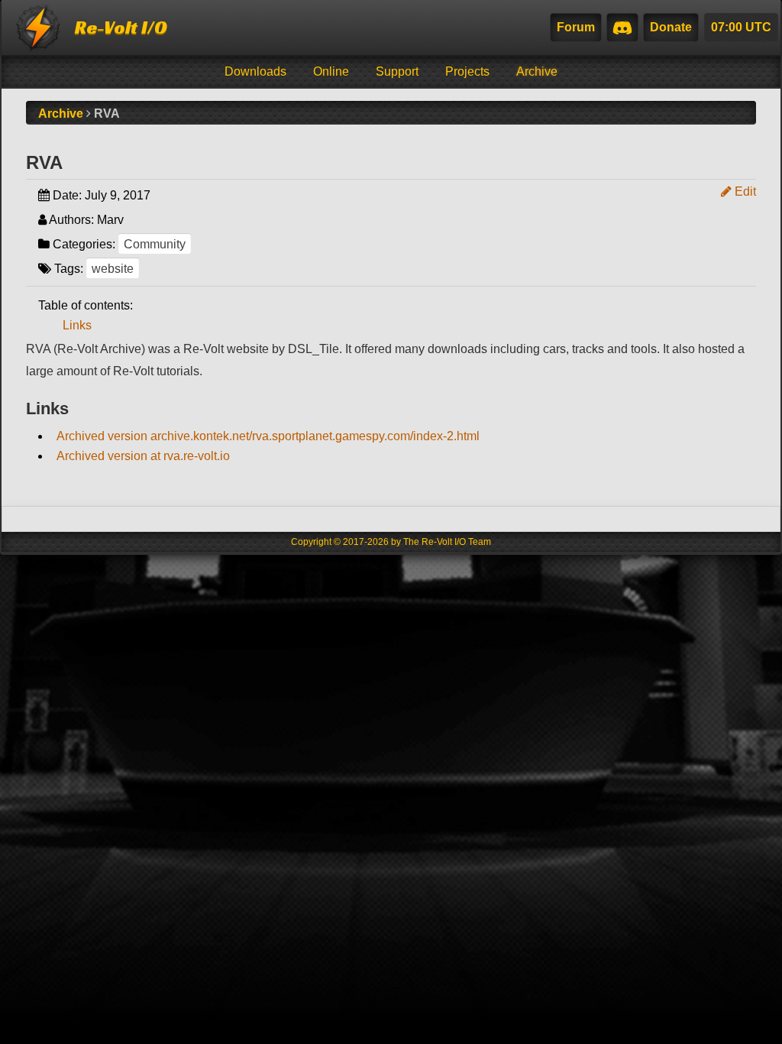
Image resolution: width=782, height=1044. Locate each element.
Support (397, 71)
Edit (744, 191)
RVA (44, 162)
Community (155, 244)
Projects (467, 71)
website (113, 268)
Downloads (255, 71)
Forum (576, 27)
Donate (671, 27)
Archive (536, 71)
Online (331, 71)
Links (77, 325)
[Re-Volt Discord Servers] (622, 27)
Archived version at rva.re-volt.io (143, 455)
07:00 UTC (741, 27)
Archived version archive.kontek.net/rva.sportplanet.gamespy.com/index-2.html (268, 436)
